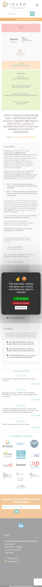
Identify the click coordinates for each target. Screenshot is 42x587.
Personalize (21, 308)
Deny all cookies (22, 303)
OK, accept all (22, 299)
